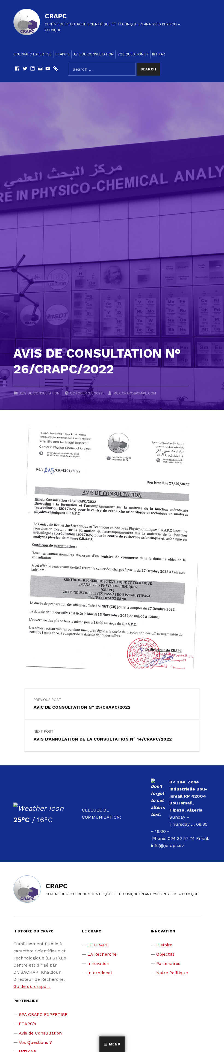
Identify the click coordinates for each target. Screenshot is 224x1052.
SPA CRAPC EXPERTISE (32, 54)
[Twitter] (25, 69)
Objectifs (165, 954)
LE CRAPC (98, 944)
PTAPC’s (62, 54)
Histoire (164, 944)
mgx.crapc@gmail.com (134, 393)
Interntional (99, 972)
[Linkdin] (32, 69)
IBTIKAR (158, 54)
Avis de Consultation (93, 54)
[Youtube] (48, 69)
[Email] (40, 69)
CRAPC (56, 16)
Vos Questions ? (133, 54)
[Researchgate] (55, 69)
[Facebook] (17, 69)
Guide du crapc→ (32, 986)
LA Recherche (102, 954)
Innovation (98, 963)
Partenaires (168, 963)
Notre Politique (172, 972)
